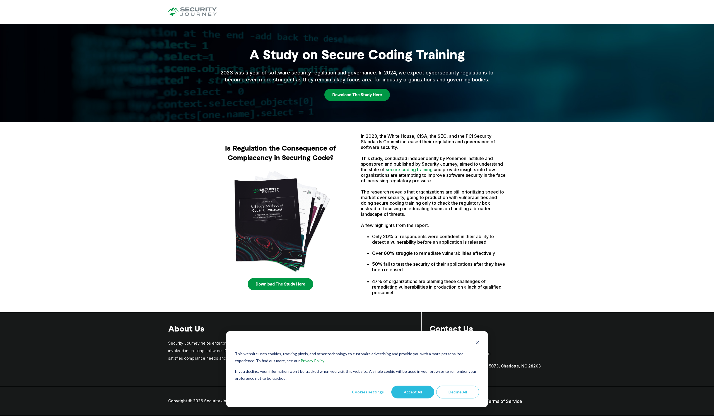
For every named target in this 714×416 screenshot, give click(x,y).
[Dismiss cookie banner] (477, 343)
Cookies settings (368, 392)
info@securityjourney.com (464, 353)
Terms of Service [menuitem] (504, 401)
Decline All (457, 392)
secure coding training (409, 169)
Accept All (413, 392)
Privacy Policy (312, 360)
